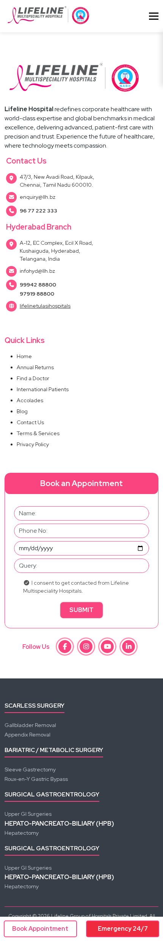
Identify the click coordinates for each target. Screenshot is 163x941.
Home (24, 356)
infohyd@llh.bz (37, 271)
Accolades (30, 400)
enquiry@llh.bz (37, 197)
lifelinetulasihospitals (45, 305)
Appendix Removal (27, 734)
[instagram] (86, 646)
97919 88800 (37, 293)
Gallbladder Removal (30, 725)
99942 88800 (38, 284)
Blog (22, 411)
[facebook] (65, 646)
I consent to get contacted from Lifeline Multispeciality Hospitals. (76, 586)
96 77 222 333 (38, 210)
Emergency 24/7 (123, 929)
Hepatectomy (22, 832)
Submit (81, 610)
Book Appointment (40, 929)
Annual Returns (35, 367)
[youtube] (107, 646)
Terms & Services (38, 433)
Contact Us (30, 422)
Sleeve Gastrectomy (30, 769)
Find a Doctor (33, 378)
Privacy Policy (33, 444)
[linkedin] (128, 646)
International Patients (43, 389)
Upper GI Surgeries (28, 813)
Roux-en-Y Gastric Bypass (36, 779)
